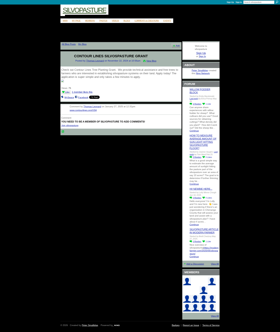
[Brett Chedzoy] (195, 281)
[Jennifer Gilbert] (195, 307)
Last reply (194, 99)
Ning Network (203, 73)
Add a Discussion (195, 264)
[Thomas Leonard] (65, 62)
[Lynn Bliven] (187, 290)
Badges (176, 325)
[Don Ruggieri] (195, 299)
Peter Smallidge (200, 70)
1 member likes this (82, 92)
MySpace (69, 97)
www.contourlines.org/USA (83, 110)
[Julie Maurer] (212, 307)
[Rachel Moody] (187, 281)
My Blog (82, 44)
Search (277, 2)
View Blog (151, 61)
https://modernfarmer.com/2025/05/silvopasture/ (204, 250)
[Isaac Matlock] (212, 290)
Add (178, 46)
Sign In (239, 2)
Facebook (83, 97)
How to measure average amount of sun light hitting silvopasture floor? (203, 141)
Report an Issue (191, 325)
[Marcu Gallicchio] (203, 290)
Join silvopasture (69, 125)
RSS (63, 131)
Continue (194, 130)
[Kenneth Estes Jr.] (203, 299)
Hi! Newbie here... (201, 189)
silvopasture (84, 10)
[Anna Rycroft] (187, 307)
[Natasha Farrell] (212, 281)
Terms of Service (211, 325)
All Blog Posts (69, 44)
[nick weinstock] (195, 290)
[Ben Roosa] (203, 281)
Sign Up (230, 2)
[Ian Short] (203, 307)
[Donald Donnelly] (187, 299)
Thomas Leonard (95, 60)
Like (67, 92)
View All (215, 264)
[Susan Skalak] (212, 299)
